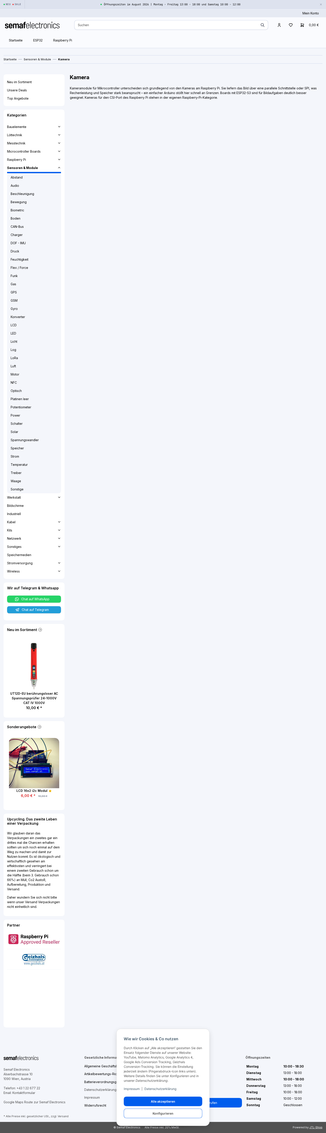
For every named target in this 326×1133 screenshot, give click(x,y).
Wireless (13, 571)
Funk (14, 276)
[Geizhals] (34, 959)
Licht (14, 341)
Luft (13, 366)
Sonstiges (14, 547)
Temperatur (19, 464)
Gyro (14, 309)
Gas (13, 284)
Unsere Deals (17, 90)
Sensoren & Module (22, 168)
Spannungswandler (25, 440)
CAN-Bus (17, 226)
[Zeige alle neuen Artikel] (39, 629)
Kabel (11, 522)
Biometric (17, 210)
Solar (14, 432)
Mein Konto (310, 13)
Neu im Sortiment (19, 82)
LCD (14, 325)
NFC (14, 382)
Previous (22, 675)
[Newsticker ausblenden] (321, 4)
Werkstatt (14, 497)
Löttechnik (14, 135)
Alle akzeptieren (163, 1101)
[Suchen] (262, 25)
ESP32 (38, 40)
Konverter (18, 317)
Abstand (17, 177)
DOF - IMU (18, 243)
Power (15, 415)
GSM (14, 300)
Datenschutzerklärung (160, 1089)
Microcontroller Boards (24, 151)
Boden (15, 218)
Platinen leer (20, 399)
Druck (15, 251)
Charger (17, 235)
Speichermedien (19, 555)
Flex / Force (19, 267)
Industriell (14, 514)
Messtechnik (16, 143)
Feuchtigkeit (19, 259)
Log (13, 350)
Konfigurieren (163, 1113)
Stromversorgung (20, 563)
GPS (14, 292)
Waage (16, 481)
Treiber (16, 473)
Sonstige (17, 489)
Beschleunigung (22, 194)
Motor (15, 374)
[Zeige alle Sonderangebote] (39, 727)
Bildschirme (15, 505)
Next (45, 675)
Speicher (17, 448)
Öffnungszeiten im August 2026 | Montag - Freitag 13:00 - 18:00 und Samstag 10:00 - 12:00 (172, 4)
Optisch (16, 391)
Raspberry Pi (62, 40)
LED (13, 333)
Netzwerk (14, 538)
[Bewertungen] (50, 791)
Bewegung (19, 202)
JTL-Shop (315, 1127)
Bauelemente (16, 127)
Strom (15, 456)
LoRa (14, 358)
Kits (9, 530)
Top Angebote (18, 98)
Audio (15, 185)
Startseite (16, 40)
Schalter (17, 423)
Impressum (132, 1089)
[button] (279, 25)
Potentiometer (21, 407)
